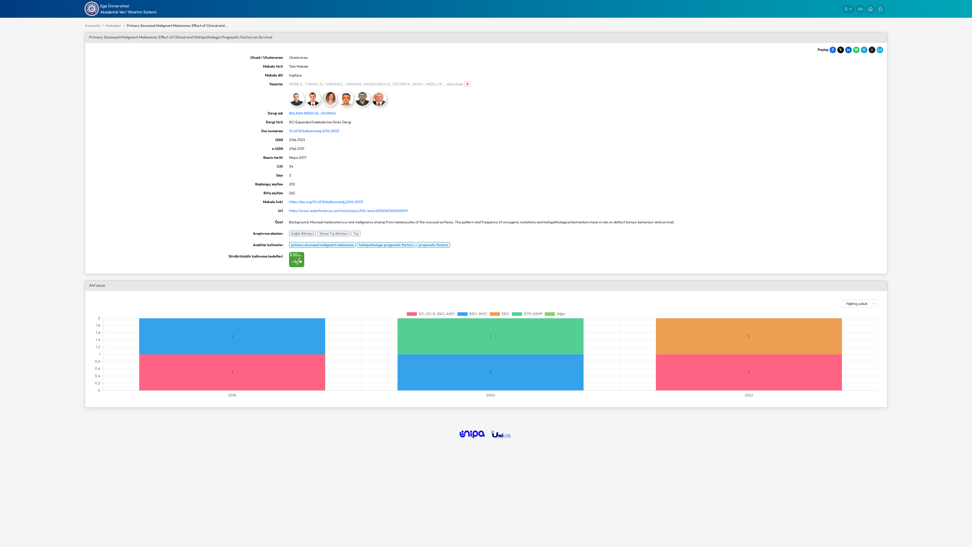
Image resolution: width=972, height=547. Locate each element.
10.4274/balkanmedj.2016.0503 (314, 131)
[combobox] (858, 303)
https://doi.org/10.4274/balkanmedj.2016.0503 (326, 202)
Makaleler (114, 25)
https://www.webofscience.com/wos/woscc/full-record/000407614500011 (348, 210)
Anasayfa (92, 25)
